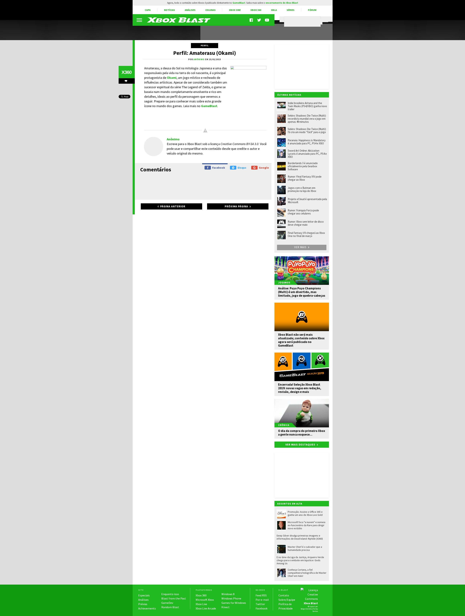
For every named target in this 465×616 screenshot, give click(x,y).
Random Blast (170, 607)
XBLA (274, 10)
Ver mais (300, 247)
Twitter (260, 604)
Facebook (218, 167)
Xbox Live (201, 604)
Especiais (144, 595)
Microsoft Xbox (205, 599)
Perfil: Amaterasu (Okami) (204, 52)
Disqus (242, 167)
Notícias (169, 10)
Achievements (147, 608)
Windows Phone (231, 598)
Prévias (142, 604)
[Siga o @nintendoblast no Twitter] (259, 20)
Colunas (210, 10)
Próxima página (236, 206)
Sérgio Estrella (306, 609)
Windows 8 (227, 594)
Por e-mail (262, 599)
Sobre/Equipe (286, 599)
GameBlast (209, 106)
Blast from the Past (173, 598)
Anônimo (173, 139)
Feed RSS (261, 595)
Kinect (225, 607)
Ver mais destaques (300, 444)
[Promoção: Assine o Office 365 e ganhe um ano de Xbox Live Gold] (164, 30)
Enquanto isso (170, 594)
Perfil (205, 45)
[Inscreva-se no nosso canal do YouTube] (267, 20)
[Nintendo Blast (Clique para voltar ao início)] (179, 20)
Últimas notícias (289, 94)
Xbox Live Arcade (206, 608)
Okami (172, 78)
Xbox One (235, 10)
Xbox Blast (311, 603)
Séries (290, 10)
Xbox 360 (255, 10)
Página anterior (172, 206)
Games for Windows (233, 603)
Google (264, 167)
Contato (283, 595)
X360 (127, 72)
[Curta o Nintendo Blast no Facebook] (251, 20)
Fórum (312, 10)
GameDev (167, 603)
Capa (148, 10)
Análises (190, 10)
